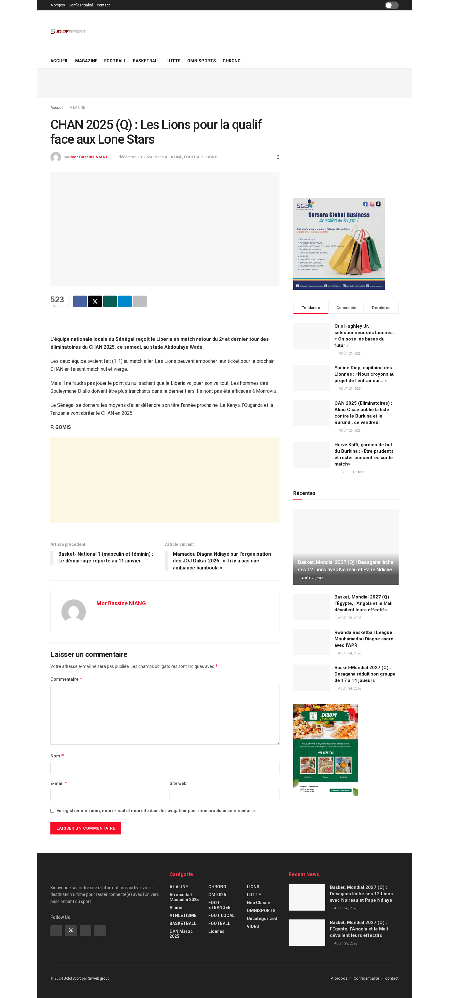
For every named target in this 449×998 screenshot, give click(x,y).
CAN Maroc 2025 (181, 934)
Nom (57, 756)
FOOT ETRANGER (219, 905)
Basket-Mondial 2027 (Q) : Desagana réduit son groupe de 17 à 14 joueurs (365, 674)
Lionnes (216, 931)
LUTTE (173, 60)
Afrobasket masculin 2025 (184, 897)
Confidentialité (81, 5)
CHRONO (232, 60)
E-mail (59, 783)
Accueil (59, 60)
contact (103, 5)
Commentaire (66, 679)
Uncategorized (262, 918)
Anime (176, 907)
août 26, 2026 (312, 578)
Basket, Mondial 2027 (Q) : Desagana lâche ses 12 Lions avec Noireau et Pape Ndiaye (361, 894)
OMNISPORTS (201, 60)
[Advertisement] (224, 82)
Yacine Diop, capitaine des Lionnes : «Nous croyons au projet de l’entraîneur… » (364, 374)
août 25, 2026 (349, 618)
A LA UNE (77, 107)
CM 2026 (217, 894)
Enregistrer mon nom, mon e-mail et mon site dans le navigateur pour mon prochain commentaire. (156, 810)
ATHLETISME (183, 915)
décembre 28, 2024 (135, 157)
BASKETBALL (146, 60)
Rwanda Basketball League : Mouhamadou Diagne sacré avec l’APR (364, 639)
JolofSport (72, 978)
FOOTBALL (115, 60)
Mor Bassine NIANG (89, 157)
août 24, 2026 (349, 653)
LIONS (211, 157)
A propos (57, 5)
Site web (178, 783)
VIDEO (253, 926)
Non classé (258, 902)
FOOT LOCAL (221, 915)
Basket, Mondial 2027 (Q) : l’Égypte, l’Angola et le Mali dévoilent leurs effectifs (363, 603)
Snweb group (98, 978)
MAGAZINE (86, 60)
